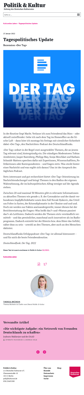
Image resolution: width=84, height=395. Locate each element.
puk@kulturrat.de (10, 378)
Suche (46, 378)
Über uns (47, 368)
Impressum (48, 376)
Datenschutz (49, 373)
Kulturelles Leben (10, 257)
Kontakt (47, 370)
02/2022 (45, 250)
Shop (59, 368)
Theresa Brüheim (11, 302)
